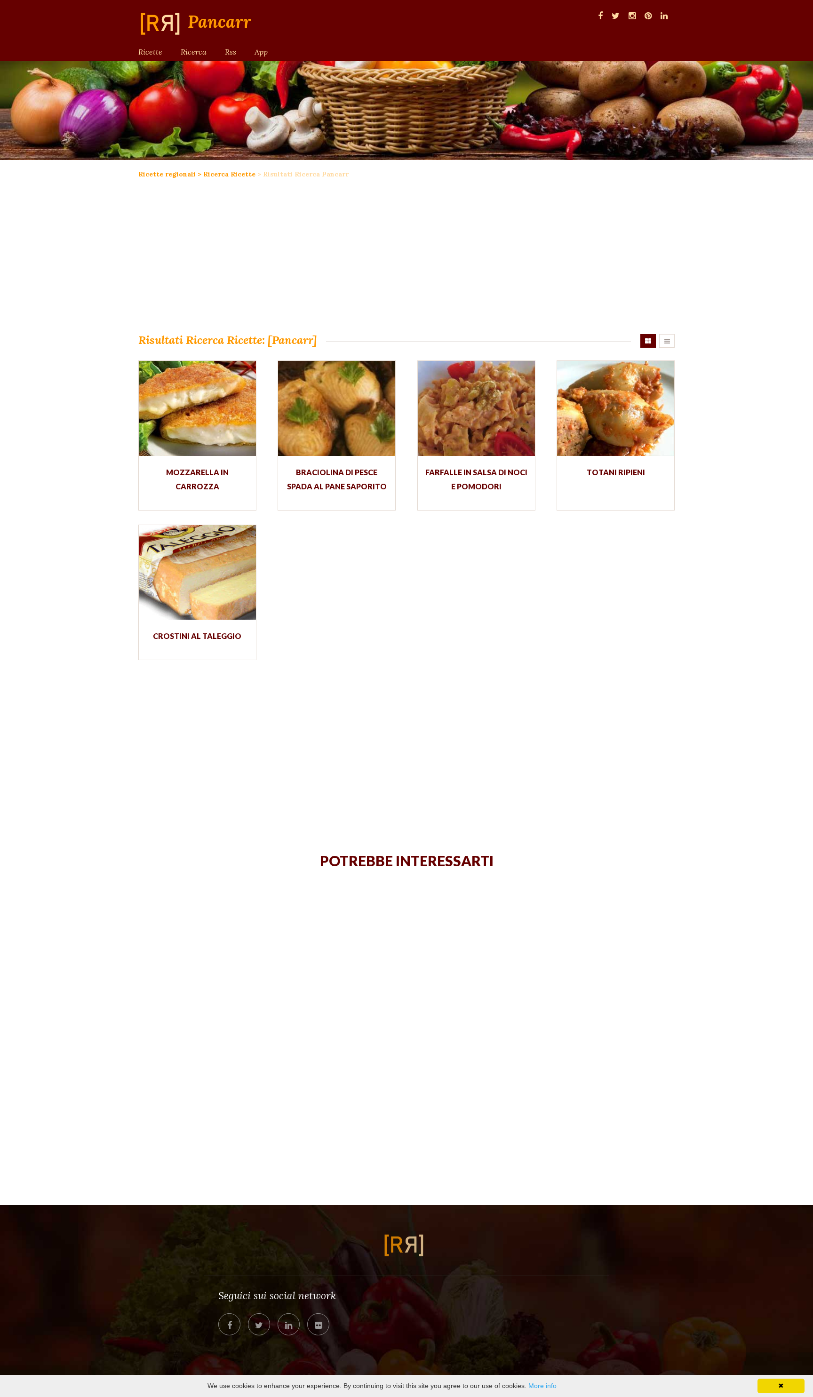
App (261, 51)
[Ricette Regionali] (163, 23)
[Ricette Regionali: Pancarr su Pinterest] (648, 15)
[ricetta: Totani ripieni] (615, 408)
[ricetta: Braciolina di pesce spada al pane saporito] (336, 408)
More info (542, 1385)
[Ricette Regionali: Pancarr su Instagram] (632, 15)
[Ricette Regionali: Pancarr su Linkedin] (664, 15)
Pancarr (219, 22)
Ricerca (194, 51)
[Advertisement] (406, 254)
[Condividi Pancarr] (229, 1324)
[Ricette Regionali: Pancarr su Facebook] (600, 15)
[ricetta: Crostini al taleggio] (197, 572)
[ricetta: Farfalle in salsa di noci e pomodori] (476, 408)
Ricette (150, 51)
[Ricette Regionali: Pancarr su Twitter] (616, 15)
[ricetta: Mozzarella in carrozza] (197, 408)
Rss (230, 51)
